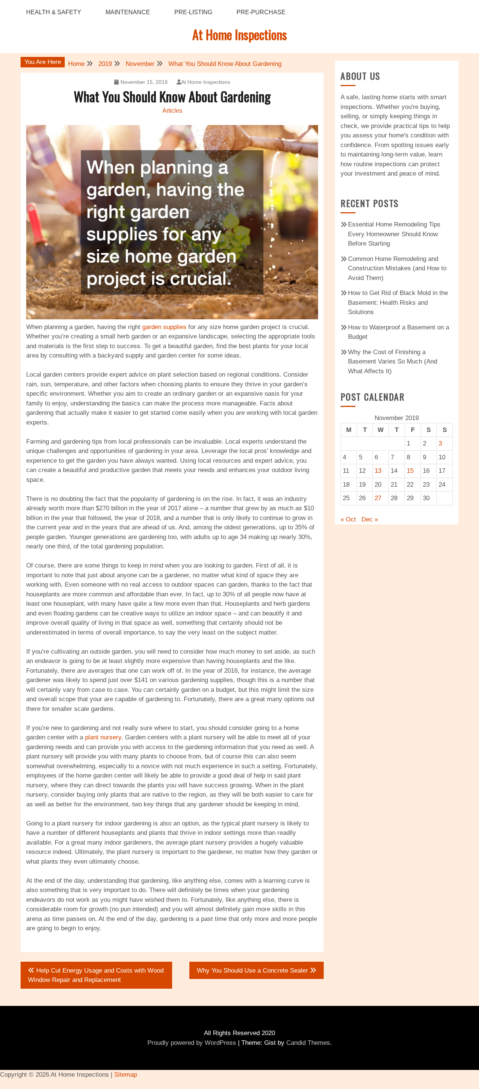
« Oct (348, 519)
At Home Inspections (239, 34)
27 (378, 498)
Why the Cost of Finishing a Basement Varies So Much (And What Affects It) (392, 362)
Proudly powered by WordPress (191, 1042)
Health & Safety (53, 12)
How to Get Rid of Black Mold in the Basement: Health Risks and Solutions (398, 302)
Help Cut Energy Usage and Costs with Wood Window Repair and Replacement (96, 975)
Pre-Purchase (261, 12)
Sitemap (125, 1074)
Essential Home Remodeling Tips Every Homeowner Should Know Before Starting (394, 234)
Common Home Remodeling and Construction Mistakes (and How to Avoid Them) (397, 268)
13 (378, 470)
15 (410, 470)
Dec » (369, 519)
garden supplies (164, 327)
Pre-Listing (193, 12)
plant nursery (103, 737)
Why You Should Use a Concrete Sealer (252, 970)
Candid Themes (308, 1042)
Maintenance (128, 12)
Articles (172, 110)
